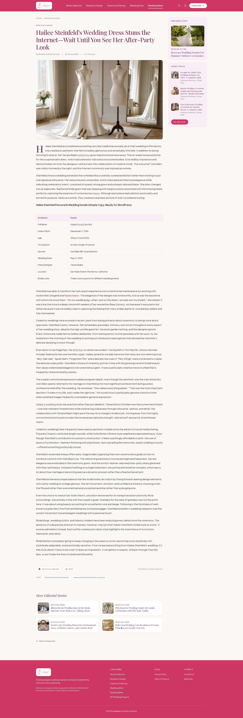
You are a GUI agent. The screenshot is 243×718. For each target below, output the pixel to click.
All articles (180, 122)
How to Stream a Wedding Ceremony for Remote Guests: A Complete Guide (191, 107)
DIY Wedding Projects (119, 697)
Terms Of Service (162, 679)
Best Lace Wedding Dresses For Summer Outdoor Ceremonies (187, 54)
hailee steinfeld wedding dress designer (89, 577)
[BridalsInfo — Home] (44, 5)
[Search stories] (179, 5)
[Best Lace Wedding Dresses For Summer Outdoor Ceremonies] (187, 36)
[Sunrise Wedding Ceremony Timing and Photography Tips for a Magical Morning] (175, 91)
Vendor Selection (74, 5)
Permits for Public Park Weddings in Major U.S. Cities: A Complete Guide (190, 75)
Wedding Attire (137, 5)
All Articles (188, 679)
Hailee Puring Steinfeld (81, 224)
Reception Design (94, 5)
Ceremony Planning (116, 5)
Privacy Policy (160, 674)
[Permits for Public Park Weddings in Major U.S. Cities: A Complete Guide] (175, 75)
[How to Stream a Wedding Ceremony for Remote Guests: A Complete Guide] (175, 107)
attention (78, 349)
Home (39, 18)
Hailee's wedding (46, 404)
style (76, 458)
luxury (96, 193)
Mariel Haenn (71, 295)
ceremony (84, 155)
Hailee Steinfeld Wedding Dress (56, 577)
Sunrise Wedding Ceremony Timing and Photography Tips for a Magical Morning (192, 91)
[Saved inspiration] (185, 5)
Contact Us (189, 674)
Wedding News (155, 5)
